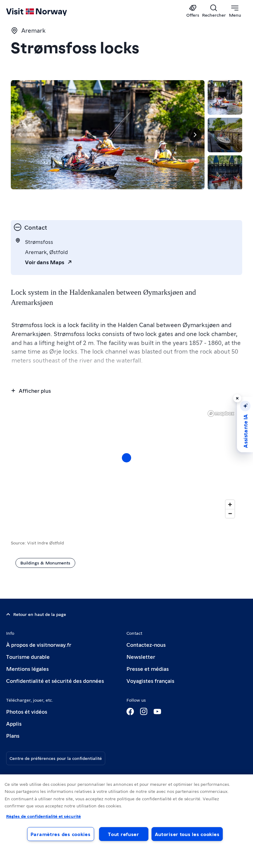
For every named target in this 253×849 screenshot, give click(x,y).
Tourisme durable (28, 656)
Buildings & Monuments (45, 562)
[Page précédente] (20, 135)
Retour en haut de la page (39, 614)
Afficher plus (35, 390)
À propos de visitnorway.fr (38, 644)
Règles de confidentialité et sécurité (43, 816)
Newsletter (140, 656)
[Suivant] (194, 135)
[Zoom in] (230, 504)
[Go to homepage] (45, 11)
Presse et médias (147, 668)
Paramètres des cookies (61, 834)
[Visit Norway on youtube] (157, 711)
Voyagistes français (150, 680)
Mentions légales (27, 668)
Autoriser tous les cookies (187, 834)
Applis (14, 723)
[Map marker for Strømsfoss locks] (126, 457)
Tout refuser (123, 834)
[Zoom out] (230, 513)
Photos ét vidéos (26, 711)
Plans (12, 735)
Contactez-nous (146, 644)
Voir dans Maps (44, 261)
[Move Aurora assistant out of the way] (237, 398)
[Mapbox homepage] (220, 413)
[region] (126, 811)
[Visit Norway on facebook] (130, 711)
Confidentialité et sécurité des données (55, 680)
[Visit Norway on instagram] (143, 711)
